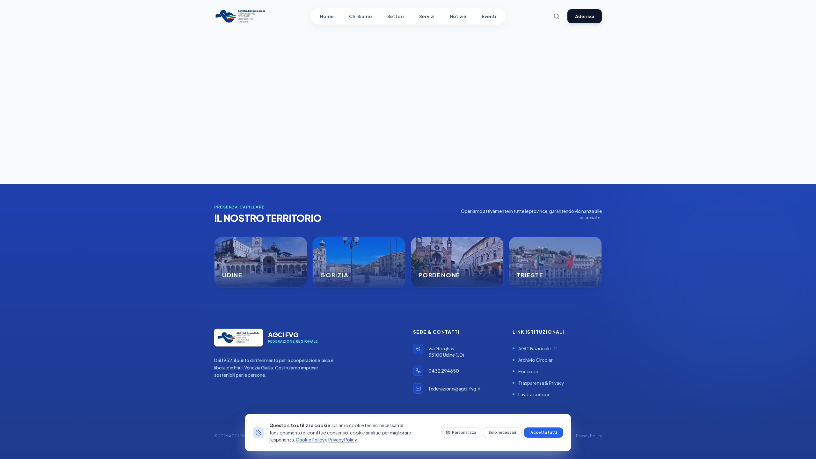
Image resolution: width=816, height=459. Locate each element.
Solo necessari (502, 432)
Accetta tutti (543, 432)
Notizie (458, 16)
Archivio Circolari (536, 360)
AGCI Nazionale (534, 348)
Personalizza (464, 432)
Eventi (489, 16)
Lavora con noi (533, 394)
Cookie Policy (310, 439)
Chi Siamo (360, 16)
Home (327, 16)
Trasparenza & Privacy (541, 383)
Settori (395, 16)
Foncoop (528, 371)
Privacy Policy (342, 439)
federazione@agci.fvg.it (454, 388)
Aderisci (584, 16)
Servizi (426, 16)
